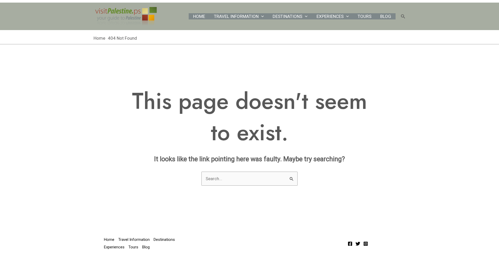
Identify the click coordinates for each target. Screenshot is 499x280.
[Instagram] (365, 243)
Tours (364, 16)
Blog (385, 16)
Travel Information (236, 16)
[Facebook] (350, 243)
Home (199, 16)
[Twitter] (358, 243)
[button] (261, 16)
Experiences (330, 16)
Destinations (287, 16)
